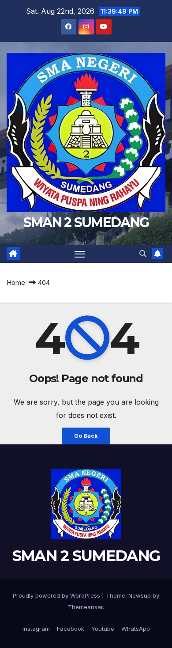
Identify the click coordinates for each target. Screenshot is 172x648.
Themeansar (85, 606)
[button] (142, 253)
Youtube (102, 628)
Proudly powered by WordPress (57, 595)
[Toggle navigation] (80, 254)
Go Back (86, 435)
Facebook (70, 628)
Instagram (36, 628)
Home (16, 282)
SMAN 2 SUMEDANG (86, 222)
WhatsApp (135, 628)
